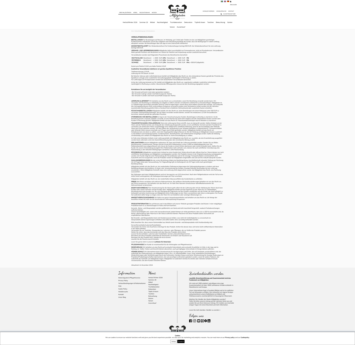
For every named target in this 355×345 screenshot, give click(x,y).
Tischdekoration (176, 22)
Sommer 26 (144, 22)
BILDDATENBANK (145, 12)
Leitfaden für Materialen (162, 242)
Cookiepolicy (245, 337)
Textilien (210, 22)
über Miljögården (125, 12)
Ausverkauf (181, 27)
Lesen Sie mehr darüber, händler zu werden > (204, 310)
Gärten (229, 22)
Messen (154, 12)
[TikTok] (205, 322)
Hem (132, 31)
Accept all (181, 341)
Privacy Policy (123, 280)
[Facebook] (191, 322)
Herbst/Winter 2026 (130, 22)
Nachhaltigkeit (162, 22)
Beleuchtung (220, 22)
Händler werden (208, 11)
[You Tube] (198, 322)
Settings (173, 341)
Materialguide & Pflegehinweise (129, 278)
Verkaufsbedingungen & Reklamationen (132, 283)
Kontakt (231, 11)
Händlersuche (221, 11)
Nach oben (135, 34)
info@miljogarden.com (201, 144)
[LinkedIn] (196, 322)
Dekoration (188, 22)
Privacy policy (230, 337)
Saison (172, 27)
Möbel (152, 22)
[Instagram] (194, 322)
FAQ (119, 286)
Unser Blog (122, 297)
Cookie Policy (122, 289)
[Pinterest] (202, 322)
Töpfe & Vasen (200, 22)
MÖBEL (135, 12)
